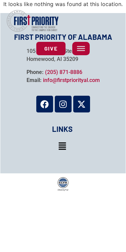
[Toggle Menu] (81, 48)
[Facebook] (44, 104)
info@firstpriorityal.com (71, 80)
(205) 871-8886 (63, 72)
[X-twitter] (81, 104)
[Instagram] (63, 104)
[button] (62, 146)
